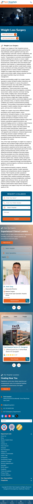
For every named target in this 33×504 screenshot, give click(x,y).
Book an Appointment (7, 463)
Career (3, 442)
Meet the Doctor (7, 34)
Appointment (14, 301)
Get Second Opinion (8, 38)
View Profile (7, 297)
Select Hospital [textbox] (11, 207)
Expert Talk (4, 455)
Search (4, 257)
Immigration (4, 457)
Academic (3, 469)
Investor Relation (5, 475)
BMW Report (4, 467)
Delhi (15, 317)
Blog (2, 438)
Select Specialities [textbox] (11, 253)
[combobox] (18, 207)
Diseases (3, 448)
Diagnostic (4, 451)
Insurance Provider (6, 461)
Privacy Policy (4, 473)
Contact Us (4, 444)
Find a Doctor (4, 446)
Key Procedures (5, 450)
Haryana (5, 317)
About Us (3, 436)
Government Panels (6, 459)
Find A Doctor (6, 242)
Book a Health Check (7, 440)
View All (5, 389)
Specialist (3, 465)
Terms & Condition (6, 471)
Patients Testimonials (7, 453)
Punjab (25, 317)
